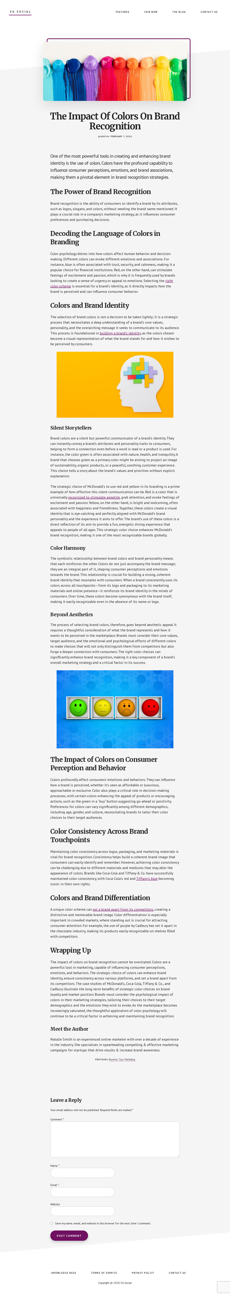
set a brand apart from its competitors (123, 909)
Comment (57, 1119)
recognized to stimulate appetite (94, 497)
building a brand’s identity (120, 333)
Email (54, 1185)
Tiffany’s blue (147, 878)
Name (54, 1165)
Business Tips (116, 1059)
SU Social (20, 11)
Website (55, 1204)
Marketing (130, 1059)
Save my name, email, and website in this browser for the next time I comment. (103, 1223)
